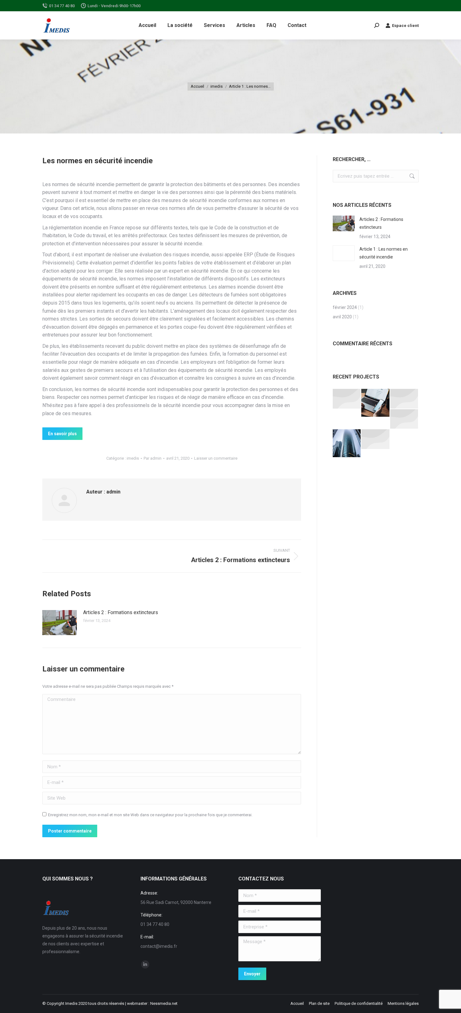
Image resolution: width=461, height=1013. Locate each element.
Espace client (405, 25)
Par (153, 458)
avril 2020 (342, 316)
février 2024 (345, 307)
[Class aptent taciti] (347, 443)
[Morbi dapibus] (404, 419)
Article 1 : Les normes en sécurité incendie (383, 253)
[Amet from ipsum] (347, 399)
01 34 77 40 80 (62, 5)
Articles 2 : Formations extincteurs (120, 612)
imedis (133, 458)
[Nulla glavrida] (404, 399)
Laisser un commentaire (215, 458)
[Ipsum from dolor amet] (375, 403)
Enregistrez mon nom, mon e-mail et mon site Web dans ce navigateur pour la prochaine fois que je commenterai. (150, 814)
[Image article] (59, 622)
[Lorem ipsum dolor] (375, 439)
